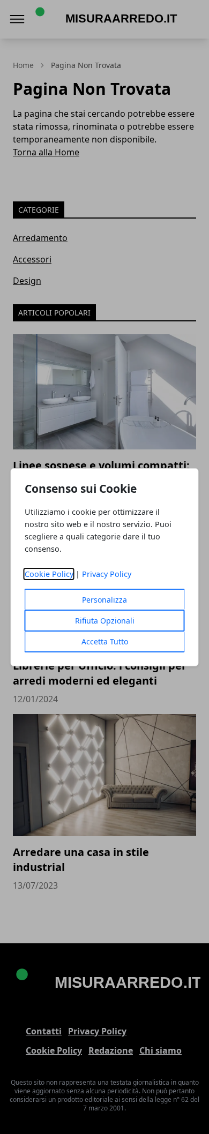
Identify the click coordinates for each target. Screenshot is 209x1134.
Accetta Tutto (104, 641)
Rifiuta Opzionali (105, 620)
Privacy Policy (106, 574)
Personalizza (104, 600)
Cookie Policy (49, 574)
